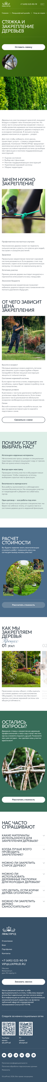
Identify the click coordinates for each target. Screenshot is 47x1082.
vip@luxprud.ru (14, 964)
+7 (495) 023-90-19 (28, 4)
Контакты (6, 953)
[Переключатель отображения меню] (42, 4)
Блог (4, 945)
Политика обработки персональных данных (19, 1066)
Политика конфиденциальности (14, 1063)
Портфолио (7, 949)
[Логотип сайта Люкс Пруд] (6, 4)
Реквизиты (6, 1070)
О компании (7, 941)
